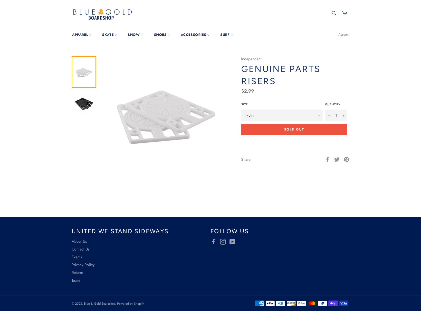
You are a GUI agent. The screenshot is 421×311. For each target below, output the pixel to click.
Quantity (332, 104)
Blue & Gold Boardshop (99, 303)
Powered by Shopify (130, 303)
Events (77, 257)
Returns (77, 272)
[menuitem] (82, 34)
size (244, 104)
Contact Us (80, 249)
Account (343, 34)
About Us (79, 241)
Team (76, 280)
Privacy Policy (83, 265)
